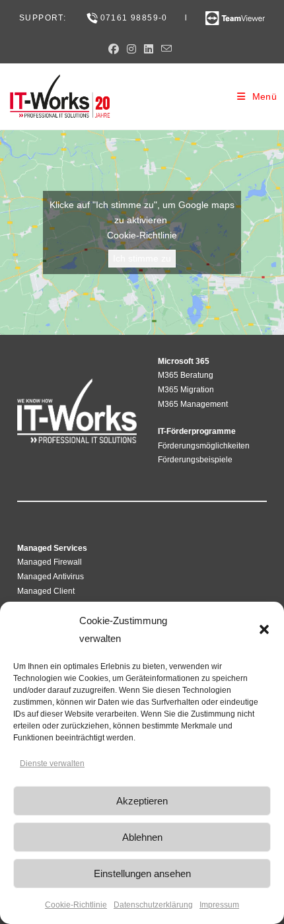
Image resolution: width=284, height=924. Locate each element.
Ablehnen (142, 837)
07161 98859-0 (134, 17)
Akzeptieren (142, 800)
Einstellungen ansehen (142, 873)
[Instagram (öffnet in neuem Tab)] (131, 49)
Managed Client (46, 591)
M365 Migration (186, 389)
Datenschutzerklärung (153, 904)
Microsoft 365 (183, 361)
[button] (264, 629)
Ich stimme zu (142, 258)
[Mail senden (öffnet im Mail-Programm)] (166, 49)
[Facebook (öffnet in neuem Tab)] (115, 49)
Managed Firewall (49, 562)
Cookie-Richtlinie (76, 904)
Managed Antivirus (50, 576)
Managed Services (52, 548)
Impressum (219, 904)
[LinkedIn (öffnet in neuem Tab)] (148, 49)
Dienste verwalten (52, 763)
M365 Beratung (185, 375)
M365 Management (193, 404)
